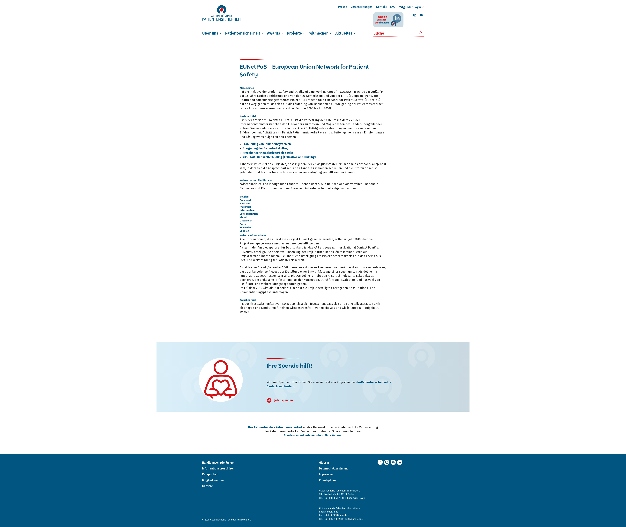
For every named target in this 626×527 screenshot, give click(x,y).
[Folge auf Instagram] (414, 15)
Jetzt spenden (283, 400)
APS (320, 184)
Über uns (210, 33)
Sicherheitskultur (275, 148)
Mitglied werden (213, 480)
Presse (342, 7)
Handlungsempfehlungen (218, 462)
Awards (273, 33)
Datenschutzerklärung (333, 468)
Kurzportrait (210, 474)
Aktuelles (343, 33)
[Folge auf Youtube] (421, 15)
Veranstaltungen (362, 7)
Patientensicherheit (242, 33)
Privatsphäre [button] (327, 480)
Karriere (207, 486)
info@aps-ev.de (357, 498)
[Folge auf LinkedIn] (399, 462)
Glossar (324, 462)
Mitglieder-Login (410, 7)
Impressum (326, 474)
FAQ (392, 7)
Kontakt (381, 7)
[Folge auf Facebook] (408, 15)
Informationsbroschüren (218, 468)
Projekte (294, 33)
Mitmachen (318, 33)
